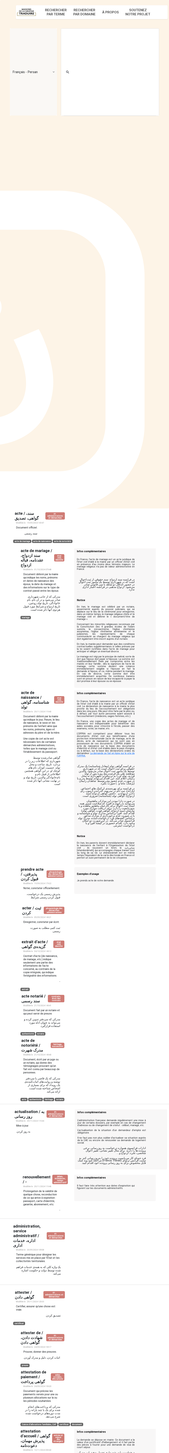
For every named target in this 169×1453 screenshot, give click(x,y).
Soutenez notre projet (137, 12)
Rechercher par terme (56, 12)
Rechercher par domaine (84, 12)
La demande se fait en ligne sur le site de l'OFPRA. (106, 754)
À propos (110, 12)
